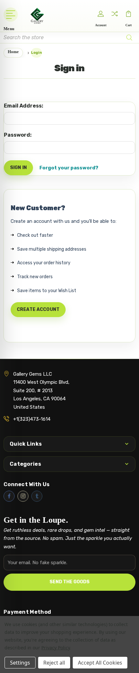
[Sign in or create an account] (100, 13)
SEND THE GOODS (69, 582)
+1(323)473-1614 (31, 419)
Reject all (54, 662)
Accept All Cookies (100, 662)
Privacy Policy (55, 647)
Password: (18, 135)
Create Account (38, 309)
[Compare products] (114, 13)
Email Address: (23, 106)
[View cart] (128, 13)
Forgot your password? (68, 168)
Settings (20, 662)
